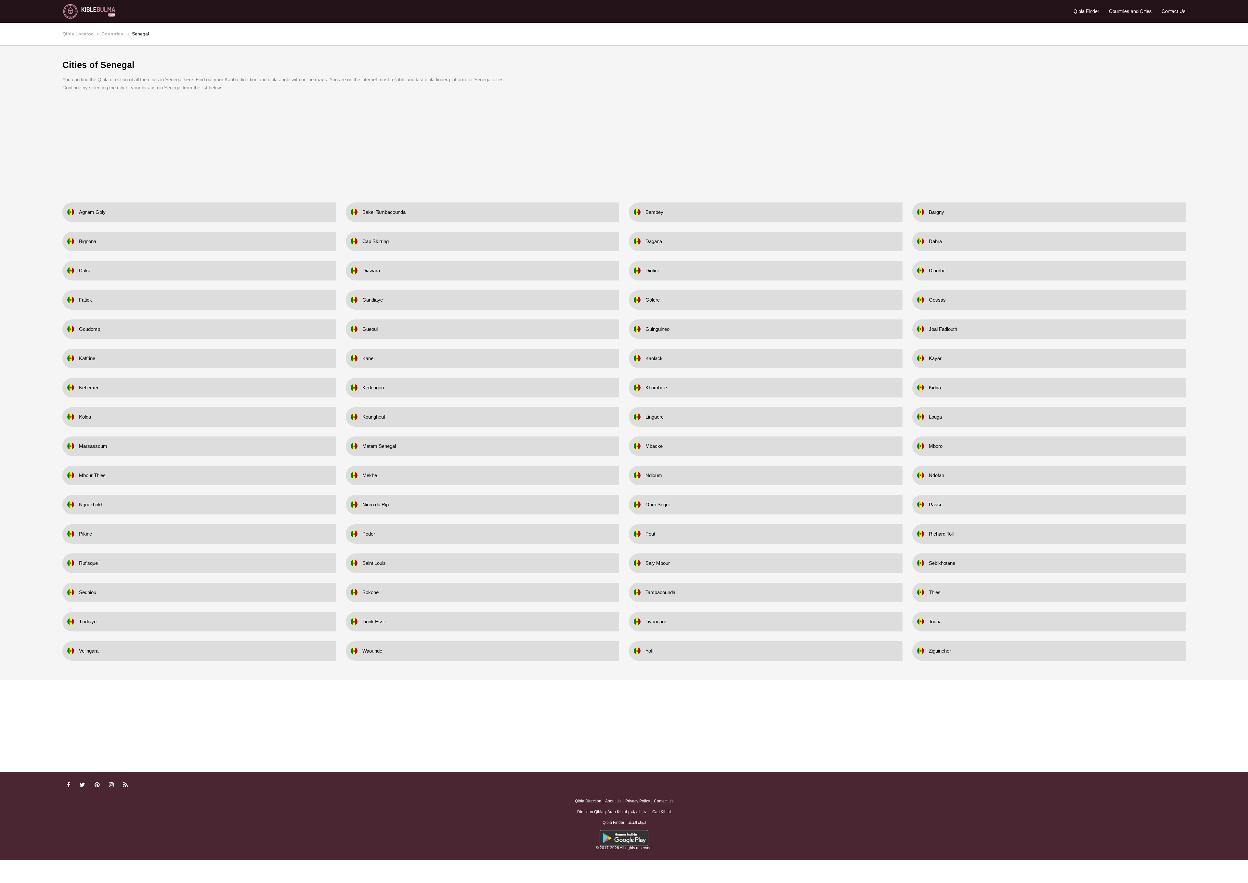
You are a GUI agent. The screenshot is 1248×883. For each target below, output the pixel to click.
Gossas (937, 300)
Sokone (370, 592)
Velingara (88, 651)
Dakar (85, 270)
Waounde (372, 651)
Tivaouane (656, 621)
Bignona (87, 241)
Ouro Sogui (657, 504)
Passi (935, 504)
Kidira (935, 387)
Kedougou (373, 387)
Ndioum (653, 475)
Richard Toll (941, 534)
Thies (935, 592)
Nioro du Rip (375, 504)
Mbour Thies (92, 475)
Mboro (935, 446)
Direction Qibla (590, 812)
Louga (935, 417)
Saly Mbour (657, 563)
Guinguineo (657, 329)
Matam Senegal (379, 446)
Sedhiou (87, 592)
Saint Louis (374, 563)
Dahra (935, 241)
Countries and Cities (1130, 11)
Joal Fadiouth (943, 329)
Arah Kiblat (617, 812)
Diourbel (937, 270)
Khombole (656, 387)
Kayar (935, 358)
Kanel (368, 358)
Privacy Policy (637, 801)
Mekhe (369, 475)
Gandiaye (372, 300)
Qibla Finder (1086, 11)
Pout (650, 534)
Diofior (652, 270)
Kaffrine (87, 358)
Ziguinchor (940, 651)
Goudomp (89, 329)
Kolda (85, 417)
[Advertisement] (624, 142)
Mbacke (654, 446)
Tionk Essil (373, 621)
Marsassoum (93, 446)
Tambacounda (660, 592)
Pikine (85, 534)
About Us (613, 801)
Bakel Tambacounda (384, 212)
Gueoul (370, 329)
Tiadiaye (88, 621)
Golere (652, 300)
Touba (935, 621)
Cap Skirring (375, 241)
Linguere (654, 417)
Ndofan (936, 475)
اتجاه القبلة (639, 812)
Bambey (654, 212)
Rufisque (88, 563)
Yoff (649, 651)
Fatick (85, 300)
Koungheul (373, 417)
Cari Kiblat (661, 812)
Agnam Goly (92, 212)
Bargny (936, 212)
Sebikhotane (942, 563)
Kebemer (88, 387)
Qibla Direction (588, 801)
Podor (368, 534)
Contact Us (1174, 11)
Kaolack (654, 358)
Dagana (653, 241)
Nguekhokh (91, 504)
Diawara (371, 270)
